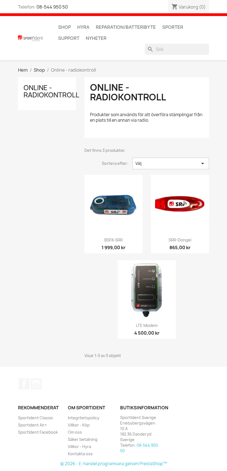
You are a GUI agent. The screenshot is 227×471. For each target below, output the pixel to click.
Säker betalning (82, 439)
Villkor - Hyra (79, 446)
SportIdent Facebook (38, 432)
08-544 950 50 (52, 7)
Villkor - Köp (79, 425)
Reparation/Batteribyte (126, 27)
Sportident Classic (35, 417)
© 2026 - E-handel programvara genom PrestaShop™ (113, 464)
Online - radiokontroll (51, 91)
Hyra (83, 27)
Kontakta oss (80, 453)
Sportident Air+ (32, 425)
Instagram (36, 383)
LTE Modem (147, 325)
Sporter (172, 27)
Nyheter (96, 38)
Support (68, 38)
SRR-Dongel (180, 240)
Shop (64, 27)
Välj (170, 163)
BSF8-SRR (113, 240)
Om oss (75, 432)
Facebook (24, 383)
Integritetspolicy (83, 417)
